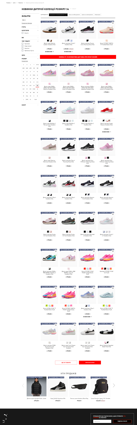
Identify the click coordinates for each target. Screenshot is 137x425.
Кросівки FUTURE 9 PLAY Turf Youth (106, 272)
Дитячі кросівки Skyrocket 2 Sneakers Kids (88, 235)
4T (30, 71)
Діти (14, 2)
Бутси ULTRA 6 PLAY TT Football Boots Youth (49, 309)
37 (23, 92)
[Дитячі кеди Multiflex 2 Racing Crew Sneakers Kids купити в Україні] (49, 109)
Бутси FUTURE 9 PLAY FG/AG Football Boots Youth (87, 273)
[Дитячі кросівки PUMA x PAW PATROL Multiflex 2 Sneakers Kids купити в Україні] (49, 257)
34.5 (23, 89)
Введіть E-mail (97, 421)
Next (113, 385)
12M (34, 68)
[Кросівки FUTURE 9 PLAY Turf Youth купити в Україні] (106, 257)
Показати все (89, 362)
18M (37, 68)
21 (23, 75)
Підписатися (122, 421)
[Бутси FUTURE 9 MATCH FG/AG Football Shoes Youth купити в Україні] (68, 294)
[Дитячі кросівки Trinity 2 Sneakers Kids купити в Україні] (68, 29)
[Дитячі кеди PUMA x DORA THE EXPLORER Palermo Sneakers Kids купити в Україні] (49, 72)
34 (37, 85)
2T (23, 71)
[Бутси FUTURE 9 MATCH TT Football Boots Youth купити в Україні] (106, 29)
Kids (27, 96)
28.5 (23, 82)
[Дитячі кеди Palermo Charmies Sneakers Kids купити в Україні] (49, 146)
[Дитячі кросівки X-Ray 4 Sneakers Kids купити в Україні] (49, 183)
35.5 (30, 89)
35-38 (34, 89)
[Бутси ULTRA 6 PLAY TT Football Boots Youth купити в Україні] (49, 294)
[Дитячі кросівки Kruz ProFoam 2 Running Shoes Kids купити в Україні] (87, 146)
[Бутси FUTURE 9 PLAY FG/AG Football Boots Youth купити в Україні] (87, 257)
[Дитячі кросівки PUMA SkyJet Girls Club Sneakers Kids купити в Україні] (49, 331)
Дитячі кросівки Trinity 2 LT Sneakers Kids (106, 235)
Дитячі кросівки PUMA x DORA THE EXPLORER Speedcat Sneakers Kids (87, 88)
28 (37, 78)
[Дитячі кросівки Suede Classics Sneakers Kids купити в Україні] (106, 109)
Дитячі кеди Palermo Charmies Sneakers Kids (49, 161)
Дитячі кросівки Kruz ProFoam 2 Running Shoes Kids (88, 162)
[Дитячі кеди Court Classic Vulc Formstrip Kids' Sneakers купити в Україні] (68, 331)
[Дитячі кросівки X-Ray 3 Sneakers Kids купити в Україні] (87, 294)
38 (30, 92)
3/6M (27, 68)
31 (33, 82)
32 (26, 85)
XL (30, 99)
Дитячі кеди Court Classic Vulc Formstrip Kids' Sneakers (68, 347)
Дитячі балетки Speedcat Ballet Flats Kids (106, 346)
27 (30, 78)
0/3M (23, 68)
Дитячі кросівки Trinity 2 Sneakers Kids (68, 44)
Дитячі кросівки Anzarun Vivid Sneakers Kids (87, 198)
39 (37, 92)
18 (23, 96)
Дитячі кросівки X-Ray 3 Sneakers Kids (87, 309)
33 (33, 85)
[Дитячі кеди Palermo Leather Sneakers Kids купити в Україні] (49, 29)
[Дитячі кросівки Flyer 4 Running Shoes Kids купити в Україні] (68, 146)
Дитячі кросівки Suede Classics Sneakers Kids (107, 124)
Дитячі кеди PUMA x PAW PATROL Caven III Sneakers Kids (68, 273)
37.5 (27, 92)
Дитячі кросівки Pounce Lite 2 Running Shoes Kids (87, 44)
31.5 (37, 82)
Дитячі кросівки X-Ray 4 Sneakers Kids (49, 198)
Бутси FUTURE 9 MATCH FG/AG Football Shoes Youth (68, 310)
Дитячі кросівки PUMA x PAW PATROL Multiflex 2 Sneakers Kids (49, 273)
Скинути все (25, 61)
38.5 (34, 92)
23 (30, 75)
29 (26, 82)
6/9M (30, 68)
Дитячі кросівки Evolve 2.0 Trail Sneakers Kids (49, 235)
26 (26, 78)
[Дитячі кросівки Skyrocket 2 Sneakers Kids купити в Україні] (87, 220)
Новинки (20, 2)
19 (33, 71)
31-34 (23, 85)
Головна (8, 2)
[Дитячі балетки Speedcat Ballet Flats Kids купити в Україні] (106, 331)
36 (37, 89)
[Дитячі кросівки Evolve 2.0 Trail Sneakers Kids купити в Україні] (49, 220)
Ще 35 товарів (66, 362)
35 (26, 89)
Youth (35, 99)
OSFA (27, 99)
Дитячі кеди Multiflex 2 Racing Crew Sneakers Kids (49, 125)
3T (27, 71)
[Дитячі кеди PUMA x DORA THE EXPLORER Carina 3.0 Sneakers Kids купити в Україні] (106, 72)
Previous (23, 385)
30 (30, 82)
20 (37, 71)
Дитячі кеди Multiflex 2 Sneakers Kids (68, 124)
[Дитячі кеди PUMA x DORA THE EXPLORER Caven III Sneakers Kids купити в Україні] (68, 72)
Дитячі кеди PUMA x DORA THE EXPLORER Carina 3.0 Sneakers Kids (106, 88)
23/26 (34, 75)
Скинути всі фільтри (27, 23)
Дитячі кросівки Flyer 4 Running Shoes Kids (68, 161)
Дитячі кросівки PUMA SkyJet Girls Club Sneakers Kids (49, 347)
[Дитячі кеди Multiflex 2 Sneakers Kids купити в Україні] (68, 109)
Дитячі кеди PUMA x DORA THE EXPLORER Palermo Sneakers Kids (49, 88)
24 (37, 75)
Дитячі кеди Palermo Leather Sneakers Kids (49, 44)
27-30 (37, 64)
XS (30, 96)
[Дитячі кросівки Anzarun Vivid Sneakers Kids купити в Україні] (87, 183)
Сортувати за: (44, 14)
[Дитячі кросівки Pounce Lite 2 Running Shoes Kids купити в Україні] (87, 29)
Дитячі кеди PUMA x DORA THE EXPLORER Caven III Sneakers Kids (68, 88)
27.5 (34, 78)
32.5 (30, 85)
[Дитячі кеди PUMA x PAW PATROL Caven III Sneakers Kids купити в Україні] (68, 257)
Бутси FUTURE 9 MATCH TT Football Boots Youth (106, 44)
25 (23, 78)
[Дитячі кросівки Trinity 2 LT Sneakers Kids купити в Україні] (106, 220)
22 (26, 75)
